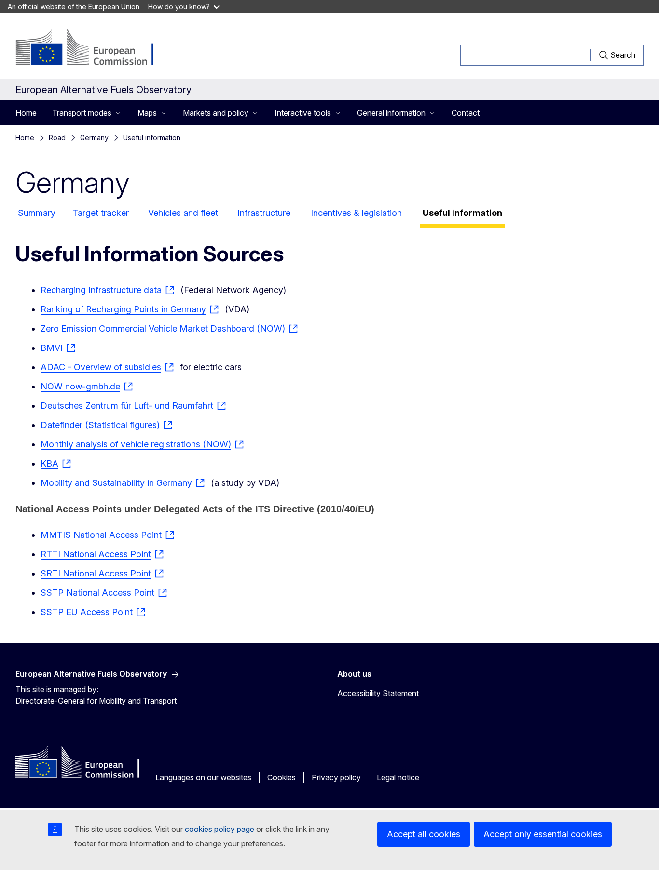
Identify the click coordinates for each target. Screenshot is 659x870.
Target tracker (100, 213)
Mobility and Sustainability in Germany (116, 483)
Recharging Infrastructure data (101, 290)
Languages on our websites (203, 777)
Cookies (281, 777)
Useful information (462, 213)
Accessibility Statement (378, 693)
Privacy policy (336, 777)
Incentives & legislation (356, 213)
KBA (49, 463)
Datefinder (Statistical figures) (100, 425)
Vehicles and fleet (183, 213)
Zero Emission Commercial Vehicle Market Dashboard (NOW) (163, 328)
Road (57, 138)
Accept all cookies (423, 834)
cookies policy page (219, 829)
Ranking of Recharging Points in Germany (123, 309)
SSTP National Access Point (97, 593)
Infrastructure (263, 213)
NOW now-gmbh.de (80, 386)
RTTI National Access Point (96, 554)
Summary (36, 213)
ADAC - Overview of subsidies (101, 367)
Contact (466, 113)
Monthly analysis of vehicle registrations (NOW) (136, 444)
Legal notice (398, 777)
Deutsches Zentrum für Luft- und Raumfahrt (127, 406)
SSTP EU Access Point (87, 612)
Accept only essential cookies (542, 834)
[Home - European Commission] (93, 48)
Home (26, 113)
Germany (94, 138)
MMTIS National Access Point (101, 535)
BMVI (52, 348)
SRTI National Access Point (96, 573)
